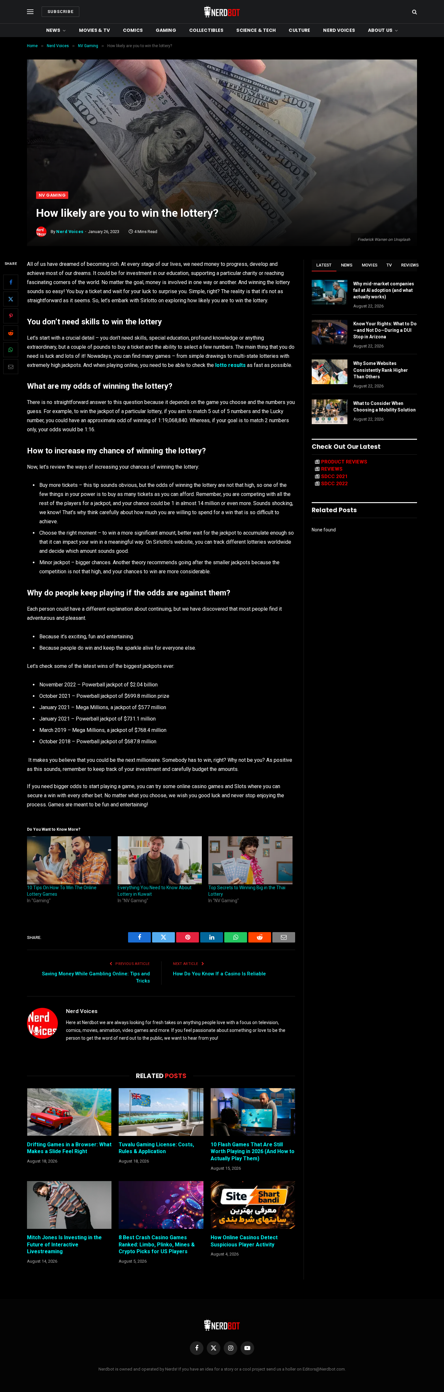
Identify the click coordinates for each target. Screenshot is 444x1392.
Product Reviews (344, 462)
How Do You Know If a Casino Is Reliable (219, 974)
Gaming (166, 30)
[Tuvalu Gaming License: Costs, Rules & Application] (161, 1112)
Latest (324, 265)
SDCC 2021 (334, 476)
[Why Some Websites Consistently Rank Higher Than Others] (329, 371)
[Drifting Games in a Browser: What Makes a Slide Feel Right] (69, 1112)
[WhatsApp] (10, 350)
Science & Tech (256, 30)
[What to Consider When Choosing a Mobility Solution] (329, 411)
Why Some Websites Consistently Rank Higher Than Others (380, 370)
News (53, 30)
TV (389, 265)
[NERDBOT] (222, 11)
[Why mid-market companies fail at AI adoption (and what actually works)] (329, 292)
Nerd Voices (339, 30)
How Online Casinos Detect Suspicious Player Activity (244, 1241)
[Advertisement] (222, 142)
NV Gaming (52, 195)
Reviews (410, 265)
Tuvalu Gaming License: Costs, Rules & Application (156, 1148)
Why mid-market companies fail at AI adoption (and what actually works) (383, 290)
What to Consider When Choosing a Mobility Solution (384, 406)
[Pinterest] (10, 316)
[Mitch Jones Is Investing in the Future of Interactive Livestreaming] (69, 1205)
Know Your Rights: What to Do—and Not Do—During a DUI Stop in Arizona (385, 330)
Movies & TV (94, 30)
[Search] (414, 12)
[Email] (10, 366)
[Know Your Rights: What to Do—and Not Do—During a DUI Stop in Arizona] (329, 332)
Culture (299, 30)
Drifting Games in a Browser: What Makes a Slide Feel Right (69, 1148)
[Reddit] (10, 333)
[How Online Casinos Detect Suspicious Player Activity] (253, 1205)
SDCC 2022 (334, 484)
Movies (370, 265)
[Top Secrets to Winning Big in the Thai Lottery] (250, 860)
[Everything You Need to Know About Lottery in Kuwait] (160, 860)
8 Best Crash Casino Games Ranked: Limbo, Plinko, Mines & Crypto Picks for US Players (157, 1244)
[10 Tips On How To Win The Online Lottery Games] (69, 860)
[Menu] (30, 12)
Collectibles (206, 30)
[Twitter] (10, 299)
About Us (380, 30)
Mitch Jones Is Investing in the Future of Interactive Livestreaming (64, 1244)
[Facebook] (10, 282)
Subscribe (60, 11)
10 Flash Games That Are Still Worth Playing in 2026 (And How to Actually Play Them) (252, 1151)
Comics (133, 30)
